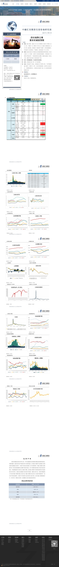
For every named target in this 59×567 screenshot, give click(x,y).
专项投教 (16, 541)
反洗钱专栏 (50, 537)
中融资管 (36, 537)
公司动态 (2, 542)
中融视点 (29, 541)
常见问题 (23, 545)
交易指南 (23, 541)
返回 (29, 530)
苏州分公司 (43, 546)
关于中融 (2, 537)
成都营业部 (43, 545)
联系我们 (2, 544)
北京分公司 (43, 542)
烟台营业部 (43, 544)
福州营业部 (43, 555)
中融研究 (29, 537)
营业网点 (43, 537)
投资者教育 (16, 537)
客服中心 (23, 537)
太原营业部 (43, 552)
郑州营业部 (43, 560)
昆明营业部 (43, 556)
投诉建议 (23, 546)
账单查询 (23, 543)
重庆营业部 (43, 554)
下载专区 (23, 544)
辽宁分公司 (43, 553)
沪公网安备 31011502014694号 (6, 565)
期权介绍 (9, 541)
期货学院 (9, 537)
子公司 (2, 541)
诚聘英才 (2, 543)
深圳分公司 (43, 551)
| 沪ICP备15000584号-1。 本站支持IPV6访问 (35, 564)
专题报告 (29, 542)
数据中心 (9, 542)
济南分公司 (43, 543)
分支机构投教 (17, 542)
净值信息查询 (37, 542)
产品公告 (36, 541)
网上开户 (23, 542)
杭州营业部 (43, 541)
